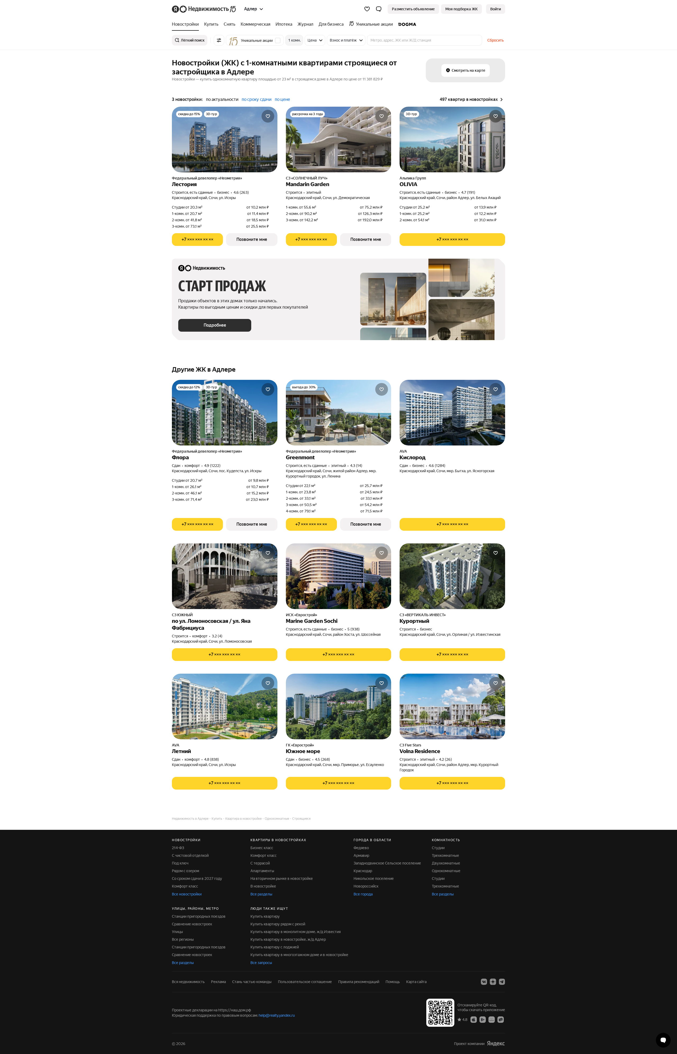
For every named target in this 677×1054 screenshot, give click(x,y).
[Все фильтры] (219, 40)
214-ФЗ (178, 848)
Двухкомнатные (446, 863)
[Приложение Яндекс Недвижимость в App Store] (473, 1019)
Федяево (361, 848)
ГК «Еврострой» (300, 745)
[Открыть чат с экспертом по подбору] (663, 1040)
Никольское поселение (374, 878)
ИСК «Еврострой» (301, 615)
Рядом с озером (185, 871)
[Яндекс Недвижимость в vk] (484, 982)
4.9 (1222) (212, 465)
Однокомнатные (446, 871)
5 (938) (353, 629)
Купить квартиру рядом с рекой (277, 924)
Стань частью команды (252, 982)
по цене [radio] (282, 99)
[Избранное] (367, 9)
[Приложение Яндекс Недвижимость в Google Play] (482, 1019)
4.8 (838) (211, 759)
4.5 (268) (322, 759)
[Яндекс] (496, 1043)
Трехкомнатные (445, 855)
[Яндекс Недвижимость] (204, 9)
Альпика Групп (413, 178)
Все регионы (183, 939)
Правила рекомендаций (358, 982)
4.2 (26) (445, 759)
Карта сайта (416, 982)
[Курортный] (452, 576)
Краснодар (363, 871)
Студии (438, 848)
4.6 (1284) (437, 465)
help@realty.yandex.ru (277, 1015)
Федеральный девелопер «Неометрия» (207, 178)
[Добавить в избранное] (268, 116)
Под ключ (180, 863)
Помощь (393, 982)
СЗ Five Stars (410, 745)
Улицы (177, 932)
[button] (378, 9)
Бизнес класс (261, 848)
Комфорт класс (185, 886)
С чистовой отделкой (190, 855)
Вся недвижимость (188, 982)
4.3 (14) (356, 465)
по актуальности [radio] (222, 99)
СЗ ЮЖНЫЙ (182, 615)
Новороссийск (366, 886)
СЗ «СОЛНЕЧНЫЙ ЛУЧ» (306, 178)
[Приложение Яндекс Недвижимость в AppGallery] (491, 1019)
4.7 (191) (468, 192)
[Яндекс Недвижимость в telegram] (502, 982)
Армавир (361, 855)
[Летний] (224, 706)
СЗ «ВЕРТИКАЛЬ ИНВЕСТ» (423, 615)
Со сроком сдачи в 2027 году (197, 878)
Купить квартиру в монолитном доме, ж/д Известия (295, 932)
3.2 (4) (217, 636)
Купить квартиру (265, 916)
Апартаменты (262, 871)
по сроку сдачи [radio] (257, 99)
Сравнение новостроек (192, 924)
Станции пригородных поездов (199, 916)
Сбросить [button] (495, 40)
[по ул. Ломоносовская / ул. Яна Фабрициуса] (224, 576)
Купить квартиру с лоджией (274, 947)
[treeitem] (187, 24)
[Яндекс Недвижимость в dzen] (493, 982)
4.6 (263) (241, 192)
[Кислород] (452, 412)
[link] (495, 9)
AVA (403, 451)
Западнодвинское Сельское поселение (387, 863)
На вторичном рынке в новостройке (281, 878)
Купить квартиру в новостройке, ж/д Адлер (288, 939)
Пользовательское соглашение (305, 982)
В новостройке (263, 886)
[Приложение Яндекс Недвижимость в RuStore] (500, 1019)
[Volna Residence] (452, 706)
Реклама (218, 982)
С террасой (260, 863)
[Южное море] (338, 706)
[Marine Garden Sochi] (338, 576)
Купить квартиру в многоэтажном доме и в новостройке (299, 955)
